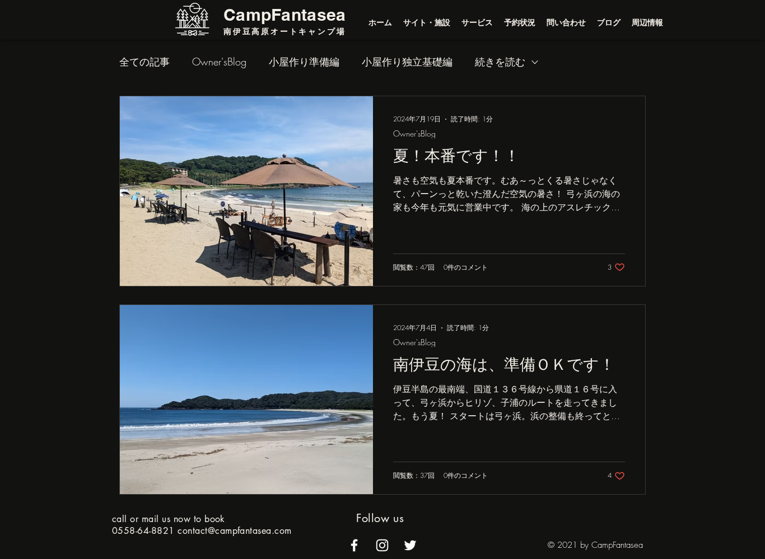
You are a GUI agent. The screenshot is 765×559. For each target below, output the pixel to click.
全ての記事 (144, 61)
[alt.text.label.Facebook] (354, 545)
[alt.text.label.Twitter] (410, 545)
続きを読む (500, 61)
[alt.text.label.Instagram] (382, 545)
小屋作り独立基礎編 (407, 61)
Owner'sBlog (219, 61)
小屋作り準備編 (304, 61)
